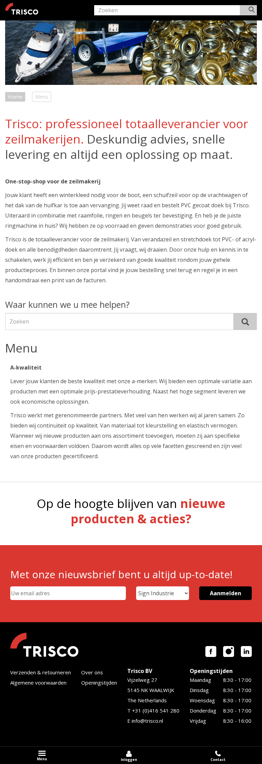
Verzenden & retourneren (40, 672)
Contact (217, 759)
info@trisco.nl (147, 720)
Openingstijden (99, 682)
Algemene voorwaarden (38, 682)
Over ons (92, 672)
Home (15, 96)
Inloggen (129, 759)
